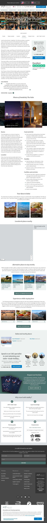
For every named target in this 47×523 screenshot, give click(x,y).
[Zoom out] (31, 258)
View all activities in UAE (23, 326)
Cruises (19, 10)
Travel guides (11, 36)
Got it (38, 518)
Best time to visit (41, 36)
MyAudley (3, 476)
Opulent (10, 93)
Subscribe (23, 462)
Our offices (3, 473)
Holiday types (12, 10)
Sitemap (3, 480)
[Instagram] (21, 497)
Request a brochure (34, 388)
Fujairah (14, 341)
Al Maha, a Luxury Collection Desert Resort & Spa (6, 286)
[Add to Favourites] (43, 14)
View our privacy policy (30, 515)
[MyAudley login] (20, 7)
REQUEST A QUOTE (41, 6)
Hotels (24, 36)
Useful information (16, 473)
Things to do (31, 36)
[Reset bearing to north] (31, 259)
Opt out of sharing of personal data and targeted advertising (10, 519)
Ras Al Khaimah (16, 338)
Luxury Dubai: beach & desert (9, 210)
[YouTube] (25, 497)
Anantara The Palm (16, 285)
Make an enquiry (39, 57)
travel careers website (40, 489)
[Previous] (2, 210)
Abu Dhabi (32, 338)
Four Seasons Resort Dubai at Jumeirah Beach (28, 286)
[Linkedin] (29, 497)
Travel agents (15, 484)
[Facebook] (18, 497)
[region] (16, 242)
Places (18, 36)
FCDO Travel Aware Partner (35, 427)
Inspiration (25, 10)
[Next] (45, 210)
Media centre (27, 488)
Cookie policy (26, 481)
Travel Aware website (17, 479)
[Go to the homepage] (6, 6)
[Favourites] (18, 7)
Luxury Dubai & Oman (21, 209)
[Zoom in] (31, 256)
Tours (3, 36)
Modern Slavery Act (28, 484)
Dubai (3, 345)
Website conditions (28, 473)
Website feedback (5, 478)
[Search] (45, 10)
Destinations (4, 10)
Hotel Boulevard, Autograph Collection (40, 286)
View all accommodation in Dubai (23, 293)
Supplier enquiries (16, 481)
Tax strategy (26, 486)
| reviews (39, 67)
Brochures (38, 10)
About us (32, 10)
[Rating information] (13, 93)
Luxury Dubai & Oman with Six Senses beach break (35, 209)
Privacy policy (27, 479)
